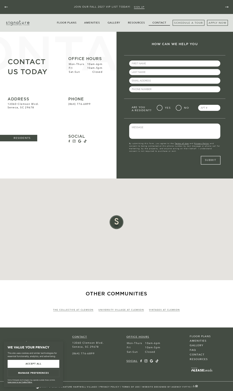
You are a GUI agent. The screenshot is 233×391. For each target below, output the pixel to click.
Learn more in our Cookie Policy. (20, 382)
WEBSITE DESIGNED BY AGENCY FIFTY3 (166, 387)
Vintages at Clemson (164, 309)
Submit (210, 160)
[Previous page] (6, 7)
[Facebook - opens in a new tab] (69, 142)
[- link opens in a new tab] (202, 372)
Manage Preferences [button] (33, 372)
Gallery (114, 22)
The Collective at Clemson (73, 309)
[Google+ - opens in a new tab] (79, 142)
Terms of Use (182, 143)
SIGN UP (139, 7)
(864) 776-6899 (79, 104)
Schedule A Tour (188, 23)
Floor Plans (67, 22)
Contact (159, 22)
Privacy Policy (201, 143)
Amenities (92, 22)
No (186, 108)
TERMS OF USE (131, 387)
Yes (168, 108)
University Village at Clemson (121, 309)
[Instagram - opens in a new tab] (74, 142)
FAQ (193, 350)
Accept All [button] (34, 363)
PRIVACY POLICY (109, 387)
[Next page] (226, 7)
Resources (136, 22)
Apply (213, 23)
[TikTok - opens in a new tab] (85, 142)
